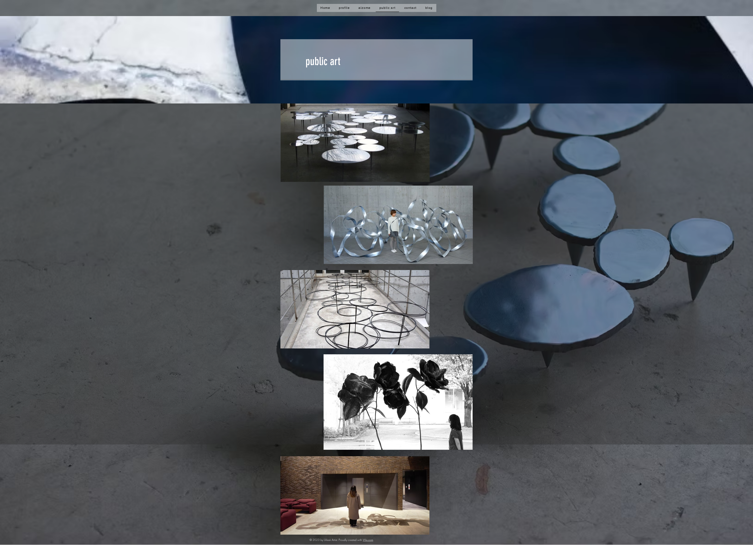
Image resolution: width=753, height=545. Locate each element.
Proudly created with (351, 540)
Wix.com (368, 540)
